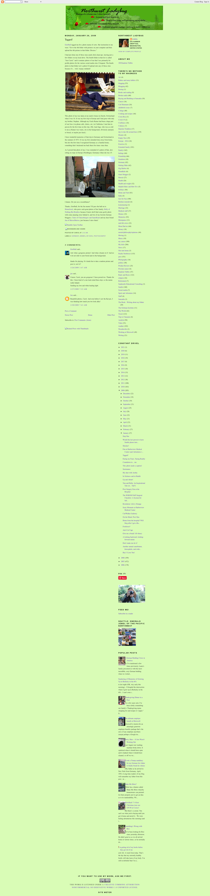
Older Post (111, 315)
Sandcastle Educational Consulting (130, 284)
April (125, 422)
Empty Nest (122, 138)
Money (120, 229)
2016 (123, 365)
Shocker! (126, 446)
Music (120, 238)
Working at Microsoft (126, 332)
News (120, 247)
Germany (75, 236)
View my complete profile (129, 51)
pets (119, 256)
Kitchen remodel (124, 202)
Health (120, 180)
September (127, 404)
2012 (123, 379)
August (126, 408)
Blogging (121, 86)
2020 (123, 351)
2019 (123, 354)
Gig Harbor (122, 168)
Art (119, 77)
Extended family (124, 147)
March (125, 426)
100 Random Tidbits (125, 63)
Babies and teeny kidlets (126, 80)
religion (121, 278)
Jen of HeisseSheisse (72, 220)
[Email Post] (88, 232)
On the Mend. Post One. (131, 517)
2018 (123, 358)
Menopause (122, 220)
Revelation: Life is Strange (132, 504)
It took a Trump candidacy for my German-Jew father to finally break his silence (135, 763)
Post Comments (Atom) (82, 320)
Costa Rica (122, 116)
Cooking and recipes (125, 113)
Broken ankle (123, 95)
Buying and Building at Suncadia (129, 98)
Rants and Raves (124, 275)
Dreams (121, 135)
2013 (123, 376)
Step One (126, 436)
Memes (83, 236)
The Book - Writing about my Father (131, 302)
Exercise (121, 144)
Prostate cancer (123, 269)
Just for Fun (122, 199)
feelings (121, 153)
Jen (71, 295)
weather (121, 326)
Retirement (122, 281)
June (125, 415)
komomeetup (122, 205)
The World (122, 311)
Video (120, 323)
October (126, 400)
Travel (120, 314)
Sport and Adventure (125, 293)
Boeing (120, 89)
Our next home (123, 250)
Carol (135, 39)
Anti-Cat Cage (128, 530)
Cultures (121, 126)
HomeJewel (69, 209)
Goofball (68, 45)
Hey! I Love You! (129, 552)
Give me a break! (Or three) (132, 533)
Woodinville (122, 329)
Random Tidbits (124, 272)
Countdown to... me (129, 462)
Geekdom (121, 159)
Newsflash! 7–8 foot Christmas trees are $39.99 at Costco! (132, 805)
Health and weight (124, 183)
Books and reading (124, 92)
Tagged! (69, 39)
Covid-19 (121, 120)
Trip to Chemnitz (124, 317)
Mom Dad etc (123, 226)
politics (120, 263)
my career (121, 241)
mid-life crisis (123, 223)
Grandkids (122, 171)
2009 (123, 390)
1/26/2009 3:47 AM (78, 267)
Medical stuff (123, 211)
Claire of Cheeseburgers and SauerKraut (86, 217)
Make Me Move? (130, 784)
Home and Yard (123, 192)
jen (71, 273)
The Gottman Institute (126, 308)
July (125, 411)
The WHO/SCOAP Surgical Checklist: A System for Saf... (132, 498)
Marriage (121, 208)
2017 (123, 361)
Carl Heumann (123, 104)
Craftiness (122, 123)
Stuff (120, 296)
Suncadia (121, 299)
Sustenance (126, 469)
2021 (123, 347)
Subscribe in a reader (125, 613)
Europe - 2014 (123, 141)
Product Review (123, 266)
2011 (123, 383)
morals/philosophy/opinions (128, 232)
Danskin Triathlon (124, 129)
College (121, 110)
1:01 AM (85, 232)
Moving (121, 235)
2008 (123, 558)
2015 (123, 369)
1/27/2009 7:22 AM (78, 289)
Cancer (120, 101)
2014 (123, 372)
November (127, 397)
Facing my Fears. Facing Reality (134, 459)
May (125, 418)
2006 (123, 565)
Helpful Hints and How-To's (128, 186)
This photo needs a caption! (132, 466)
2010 (123, 387)
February (126, 429)
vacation (121, 320)
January (126, 433)
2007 (123, 561)
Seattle (120, 287)
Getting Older (123, 165)
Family (120, 150)
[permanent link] (74, 225)
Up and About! (128, 479)
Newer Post (69, 315)
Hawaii (120, 177)
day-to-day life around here (127, 132)
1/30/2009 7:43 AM (78, 305)
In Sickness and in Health (131, 476)
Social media (122, 290)
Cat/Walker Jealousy (130, 513)
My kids (90, 236)
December (127, 393)
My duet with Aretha (130, 472)
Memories (121, 217)
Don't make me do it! (130, 543)
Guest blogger (123, 174)
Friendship (122, 156)
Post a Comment (70, 311)
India (120, 196)
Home (90, 315)
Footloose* (126, 526)
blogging (121, 83)
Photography (100, 236)
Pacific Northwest (124, 253)
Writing (121, 335)
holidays (121, 189)
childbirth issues (124, 107)
